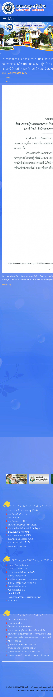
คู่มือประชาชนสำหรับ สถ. (18, 568)
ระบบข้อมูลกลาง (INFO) (18, 521)
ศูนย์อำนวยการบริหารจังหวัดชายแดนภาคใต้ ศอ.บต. (29, 655)
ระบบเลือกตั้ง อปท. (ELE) (19, 542)
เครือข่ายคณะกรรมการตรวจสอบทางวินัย (24, 597)
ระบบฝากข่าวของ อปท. (17, 546)
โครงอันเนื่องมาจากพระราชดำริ (20, 626)
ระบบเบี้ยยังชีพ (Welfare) (19, 532)
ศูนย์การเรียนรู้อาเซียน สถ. (19, 565)
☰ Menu (10, 19)
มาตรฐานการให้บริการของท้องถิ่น (21, 572)
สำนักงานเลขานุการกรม (17, 619)
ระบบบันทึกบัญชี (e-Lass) (19, 514)
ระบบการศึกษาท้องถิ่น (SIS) (19, 535)
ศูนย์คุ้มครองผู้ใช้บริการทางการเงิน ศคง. (24, 651)
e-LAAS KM (14, 593)
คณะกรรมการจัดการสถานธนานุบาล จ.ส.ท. (25, 579)
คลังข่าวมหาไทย (14, 641)
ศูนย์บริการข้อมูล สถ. (16, 590)
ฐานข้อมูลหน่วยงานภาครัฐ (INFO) (22, 648)
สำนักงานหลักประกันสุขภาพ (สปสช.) (23, 525)
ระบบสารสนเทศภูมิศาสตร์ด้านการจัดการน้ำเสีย (26, 630)
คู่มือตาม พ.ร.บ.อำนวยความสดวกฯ (22, 644)
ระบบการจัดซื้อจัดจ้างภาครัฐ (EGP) (23, 510)
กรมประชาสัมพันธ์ (15, 623)
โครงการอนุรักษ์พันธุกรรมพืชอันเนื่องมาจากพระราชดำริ (30, 637)
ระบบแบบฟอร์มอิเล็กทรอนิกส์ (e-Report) (25, 528)
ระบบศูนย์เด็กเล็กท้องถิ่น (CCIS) (21, 539)
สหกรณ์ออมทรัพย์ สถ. (17, 575)
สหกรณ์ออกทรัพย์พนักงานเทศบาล (22, 583)
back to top (6, 284)
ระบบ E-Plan (14, 517)
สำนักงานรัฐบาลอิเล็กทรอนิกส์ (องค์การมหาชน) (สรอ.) (30, 634)
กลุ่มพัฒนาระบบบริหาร (17, 586)
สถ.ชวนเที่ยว (13, 600)
